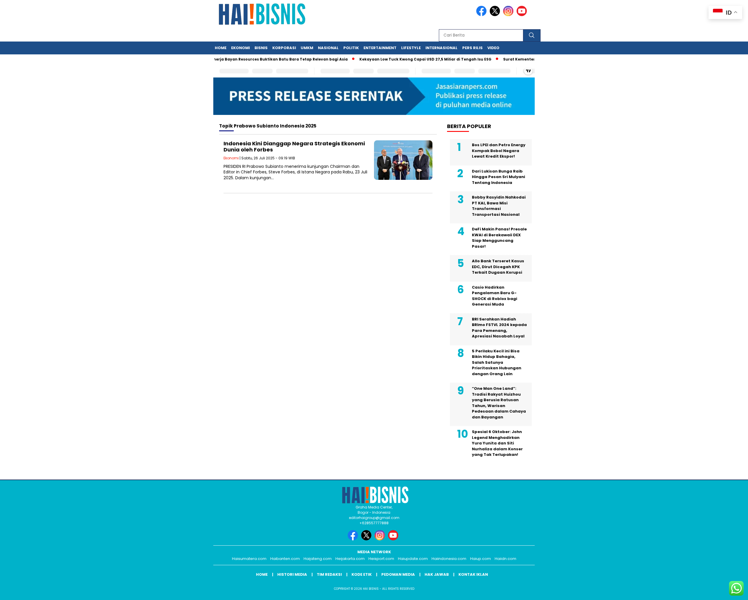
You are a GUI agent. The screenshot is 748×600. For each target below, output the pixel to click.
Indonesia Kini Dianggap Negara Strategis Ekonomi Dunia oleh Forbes (294, 147)
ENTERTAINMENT (379, 48)
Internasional (441, 48)
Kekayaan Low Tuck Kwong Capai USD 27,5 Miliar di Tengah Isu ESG (414, 59)
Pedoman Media (398, 574)
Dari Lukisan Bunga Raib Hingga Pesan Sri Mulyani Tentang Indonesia (498, 176)
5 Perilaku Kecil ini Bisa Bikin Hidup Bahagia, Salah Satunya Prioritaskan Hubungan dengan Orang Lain (496, 362)
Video (493, 48)
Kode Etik (362, 574)
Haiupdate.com (413, 558)
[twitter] (496, 15)
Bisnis (261, 48)
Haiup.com (480, 558)
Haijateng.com (318, 558)
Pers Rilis (472, 48)
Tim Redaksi (329, 574)
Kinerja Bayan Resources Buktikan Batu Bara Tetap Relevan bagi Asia (267, 59)
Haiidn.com (505, 558)
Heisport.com (381, 558)
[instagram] (509, 15)
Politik (351, 48)
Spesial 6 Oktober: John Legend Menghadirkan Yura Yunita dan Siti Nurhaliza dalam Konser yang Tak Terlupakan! (497, 443)
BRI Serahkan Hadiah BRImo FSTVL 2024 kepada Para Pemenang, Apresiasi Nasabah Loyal (499, 327)
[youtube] (523, 15)
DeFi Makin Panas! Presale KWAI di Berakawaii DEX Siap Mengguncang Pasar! (499, 237)
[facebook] (482, 15)
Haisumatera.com (249, 558)
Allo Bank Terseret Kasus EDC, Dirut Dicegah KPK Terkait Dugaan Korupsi (498, 266)
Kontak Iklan (473, 574)
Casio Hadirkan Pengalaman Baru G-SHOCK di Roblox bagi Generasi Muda (494, 296)
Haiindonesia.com (449, 558)
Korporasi (284, 48)
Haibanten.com (285, 558)
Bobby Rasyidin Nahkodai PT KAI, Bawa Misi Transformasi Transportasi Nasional (499, 205)
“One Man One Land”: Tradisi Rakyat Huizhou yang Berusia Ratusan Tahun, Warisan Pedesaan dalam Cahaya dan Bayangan (499, 403)
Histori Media (292, 574)
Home (220, 48)
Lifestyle (411, 48)
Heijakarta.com (350, 558)
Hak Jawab (437, 574)
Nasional (328, 48)
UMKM (307, 48)
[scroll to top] (720, 591)
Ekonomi (240, 48)
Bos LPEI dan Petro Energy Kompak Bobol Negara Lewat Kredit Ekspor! (498, 150)
